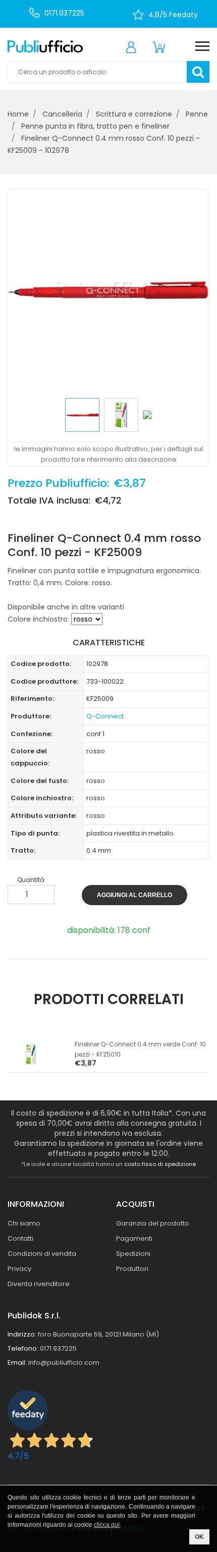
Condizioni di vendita (42, 1253)
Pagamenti (134, 1238)
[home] (45, 46)
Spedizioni (133, 1253)
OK (199, 1536)
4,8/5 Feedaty (173, 15)
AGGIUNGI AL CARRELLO (134, 895)
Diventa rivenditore (39, 1284)
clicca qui (107, 1524)
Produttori (132, 1268)
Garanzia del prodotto (152, 1223)
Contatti (20, 1238)
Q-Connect (105, 716)
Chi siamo (24, 1223)
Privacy (19, 1268)
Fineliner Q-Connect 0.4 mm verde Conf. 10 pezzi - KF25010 (140, 1049)
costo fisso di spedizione (160, 1164)
